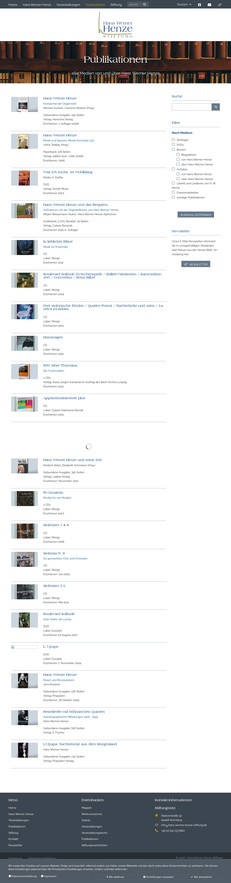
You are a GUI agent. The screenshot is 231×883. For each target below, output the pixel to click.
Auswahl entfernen (195, 214)
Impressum (50, 876)
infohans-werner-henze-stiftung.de (184, 807)
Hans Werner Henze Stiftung (205, 840)
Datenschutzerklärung (24, 876)
